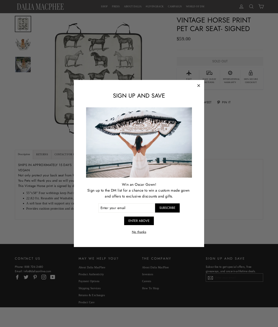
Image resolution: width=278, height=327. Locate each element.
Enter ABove (139, 220)
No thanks (139, 232)
